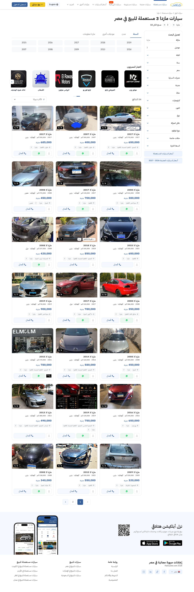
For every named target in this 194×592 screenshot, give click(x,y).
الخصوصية (113, 579)
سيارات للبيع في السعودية (71, 575)
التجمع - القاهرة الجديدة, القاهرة (126, 147)
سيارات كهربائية (115, 4)
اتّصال (109, 153)
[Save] (103, 109)
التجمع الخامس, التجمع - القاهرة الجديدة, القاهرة (77, 425)
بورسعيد (134, 425)
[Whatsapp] (126, 153)
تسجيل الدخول (19, 4)
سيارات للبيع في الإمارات (72, 570)
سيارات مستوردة (130, 4)
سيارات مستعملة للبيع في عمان (25, 579)
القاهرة (90, 203)
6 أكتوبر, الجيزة (88, 314)
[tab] (135, 34)
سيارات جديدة (145, 4)
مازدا (113, 147)
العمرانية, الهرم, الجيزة (41, 258)
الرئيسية (114, 566)
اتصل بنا (114, 570)
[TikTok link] (157, 571)
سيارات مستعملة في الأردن (27, 570)
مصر (175, 571)
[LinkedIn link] (150, 571)
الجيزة (46, 203)
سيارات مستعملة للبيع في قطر (25, 575)
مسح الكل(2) (155, 24)
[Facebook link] (164, 571)
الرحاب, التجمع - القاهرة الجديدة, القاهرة (36, 425)
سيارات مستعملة (160, 4)
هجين (31, 203)
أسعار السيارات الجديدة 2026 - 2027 (163, 160)
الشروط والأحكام (111, 575)
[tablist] (76, 34)
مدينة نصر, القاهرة (131, 203)
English (52, 4)
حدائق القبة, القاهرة (130, 314)
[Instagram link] (143, 571)
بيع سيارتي (36, 4)
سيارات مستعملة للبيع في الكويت (24, 566)
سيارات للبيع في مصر (73, 566)
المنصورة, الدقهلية (131, 485)
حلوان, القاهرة (88, 147)
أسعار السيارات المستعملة (163, 153)
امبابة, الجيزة (44, 485)
